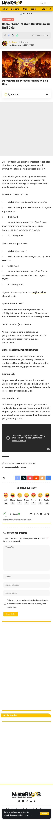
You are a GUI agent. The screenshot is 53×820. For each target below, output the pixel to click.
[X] (37, 514)
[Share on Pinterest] (30, 478)
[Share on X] (13, 35)
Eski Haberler (8, 19)
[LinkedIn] (30, 801)
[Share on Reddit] (36, 478)
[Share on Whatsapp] (17, 35)
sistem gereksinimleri (11, 467)
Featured (31, 463)
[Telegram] (34, 801)
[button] (44, 813)
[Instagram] (45, 514)
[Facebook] (34, 514)
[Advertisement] (26, 129)
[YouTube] (41, 514)
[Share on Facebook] (9, 35)
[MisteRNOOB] (26, 795)
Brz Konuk (13, 42)
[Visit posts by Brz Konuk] (5, 514)
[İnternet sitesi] (31, 514)
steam (23, 467)
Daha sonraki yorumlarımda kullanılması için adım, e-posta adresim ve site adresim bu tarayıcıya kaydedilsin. (28, 603)
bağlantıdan (39, 292)
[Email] (42, 478)
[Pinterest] (48, 514)
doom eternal (21, 463)
